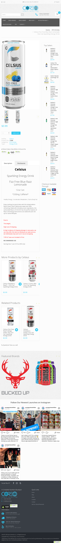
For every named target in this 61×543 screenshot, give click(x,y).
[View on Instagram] (18, 408)
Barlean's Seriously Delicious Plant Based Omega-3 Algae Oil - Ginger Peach (54, 156)
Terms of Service (20, 536)
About (33, 497)
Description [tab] (8, 163)
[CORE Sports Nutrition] (30, 8)
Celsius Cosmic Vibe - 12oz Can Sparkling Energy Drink (30, 285)
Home (48, 30)
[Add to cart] (20, 284)
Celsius (11, 139)
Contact (33, 502)
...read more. (24, 540)
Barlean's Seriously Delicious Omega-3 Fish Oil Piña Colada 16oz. (54, 52)
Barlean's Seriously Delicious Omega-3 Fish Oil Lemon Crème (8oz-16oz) (54, 107)
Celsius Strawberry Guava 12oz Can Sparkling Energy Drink (28, 332)
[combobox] (13, 14)
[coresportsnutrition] (2, 408)
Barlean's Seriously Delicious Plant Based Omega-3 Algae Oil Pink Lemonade (54, 171)
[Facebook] (13, 483)
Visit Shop (15, 377)
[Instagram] (17, 483)
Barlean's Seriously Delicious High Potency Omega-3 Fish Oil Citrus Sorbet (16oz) (54, 91)
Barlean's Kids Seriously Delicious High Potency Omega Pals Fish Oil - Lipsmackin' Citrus (54, 124)
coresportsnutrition (10, 407)
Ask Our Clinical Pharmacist (38, 504)
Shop (33, 494)
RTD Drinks (55, 30)
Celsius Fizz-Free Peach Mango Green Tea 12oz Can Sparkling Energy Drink (8, 332)
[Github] (20, 483)
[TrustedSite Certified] (4, 152)
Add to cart (16, 133)
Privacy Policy (13, 536)
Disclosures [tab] (21, 163)
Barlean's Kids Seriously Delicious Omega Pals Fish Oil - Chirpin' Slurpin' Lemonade (54, 141)
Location (34, 499)
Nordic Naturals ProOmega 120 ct (55, 77)
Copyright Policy (5, 536)
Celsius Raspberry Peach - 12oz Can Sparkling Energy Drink (10, 285)
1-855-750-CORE (7, 499)
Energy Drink (13, 144)
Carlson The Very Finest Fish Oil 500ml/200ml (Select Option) (55, 66)
